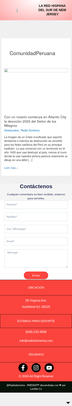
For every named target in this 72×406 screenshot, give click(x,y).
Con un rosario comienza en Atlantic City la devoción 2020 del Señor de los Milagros (35, 121)
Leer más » (11, 168)
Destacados (11, 130)
